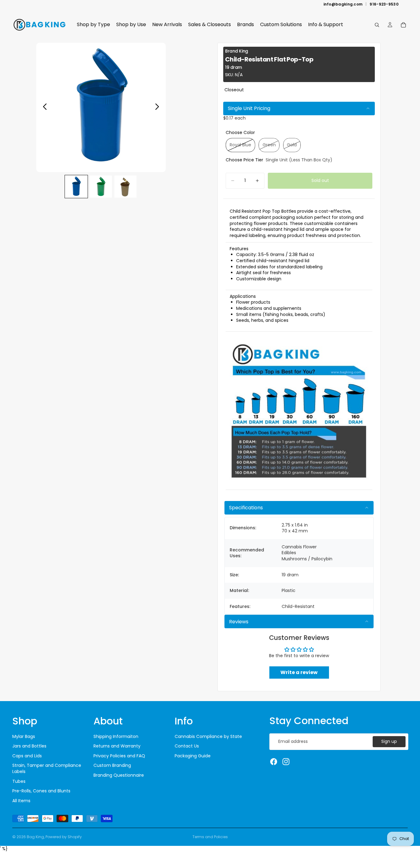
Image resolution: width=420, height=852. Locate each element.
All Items (21, 801)
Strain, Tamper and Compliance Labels (46, 768)
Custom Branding (112, 765)
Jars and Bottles (29, 746)
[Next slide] (159, 107)
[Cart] (403, 25)
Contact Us (187, 746)
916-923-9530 (384, 4)
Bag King (35, 836)
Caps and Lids (27, 756)
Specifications (246, 507)
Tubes (19, 781)
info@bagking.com (343, 4)
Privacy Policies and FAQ (119, 756)
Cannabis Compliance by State (208, 736)
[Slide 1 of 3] (76, 187)
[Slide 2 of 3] (101, 187)
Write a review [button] (299, 672)
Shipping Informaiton (115, 736)
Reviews (238, 621)
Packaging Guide (193, 756)
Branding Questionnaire (118, 775)
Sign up (389, 741)
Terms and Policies (210, 836)
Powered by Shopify (64, 836)
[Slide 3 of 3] (125, 187)
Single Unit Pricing (249, 108)
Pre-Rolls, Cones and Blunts (41, 791)
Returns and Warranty (117, 746)
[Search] (377, 25)
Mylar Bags (23, 736)
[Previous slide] (43, 107)
